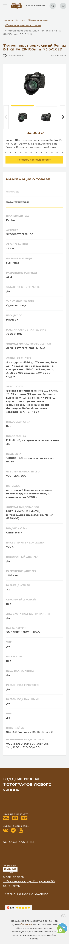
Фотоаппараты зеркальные (23, 25)
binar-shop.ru (13, 877)
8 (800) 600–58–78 (35, 6)
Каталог (20, 20)
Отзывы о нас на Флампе (26, 894)
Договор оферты (18, 842)
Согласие (26, 924)
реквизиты (12, 886)
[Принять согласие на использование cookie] (63, 916)
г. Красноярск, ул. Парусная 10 (29, 881)
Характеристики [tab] (17, 202)
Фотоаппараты (38, 20)
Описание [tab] (12, 192)
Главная (8, 20)
